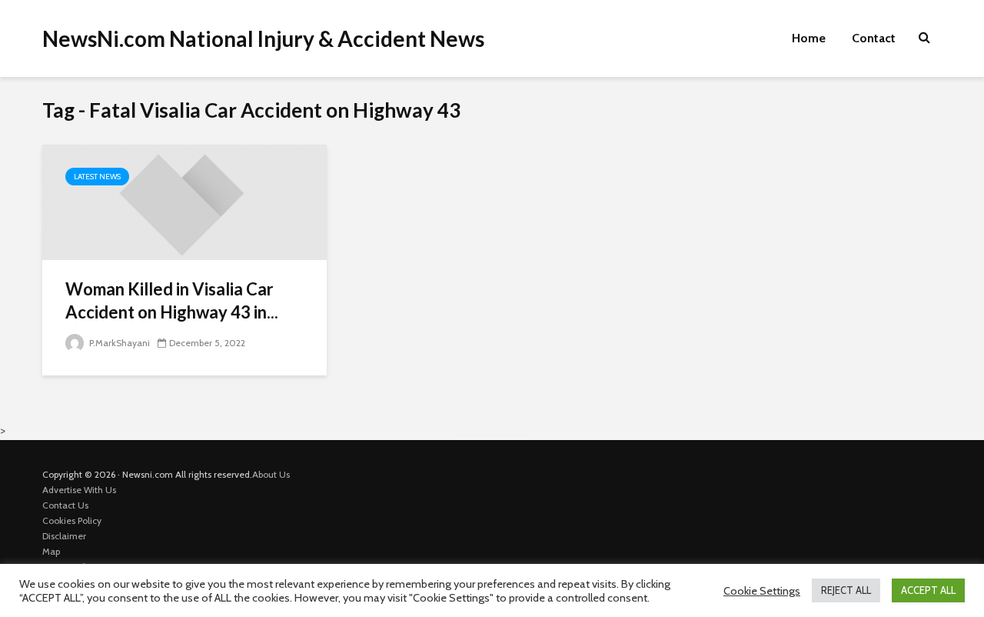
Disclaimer (64, 536)
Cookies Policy (71, 520)
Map (51, 551)
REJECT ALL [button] (846, 590)
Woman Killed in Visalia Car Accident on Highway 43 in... (171, 300)
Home (809, 38)
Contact (874, 38)
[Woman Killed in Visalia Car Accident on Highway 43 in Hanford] (184, 201)
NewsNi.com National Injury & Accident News (263, 38)
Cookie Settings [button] (761, 591)
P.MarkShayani (118, 343)
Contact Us (65, 505)
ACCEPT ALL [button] (928, 590)
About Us (271, 474)
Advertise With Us (79, 489)
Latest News (97, 177)
